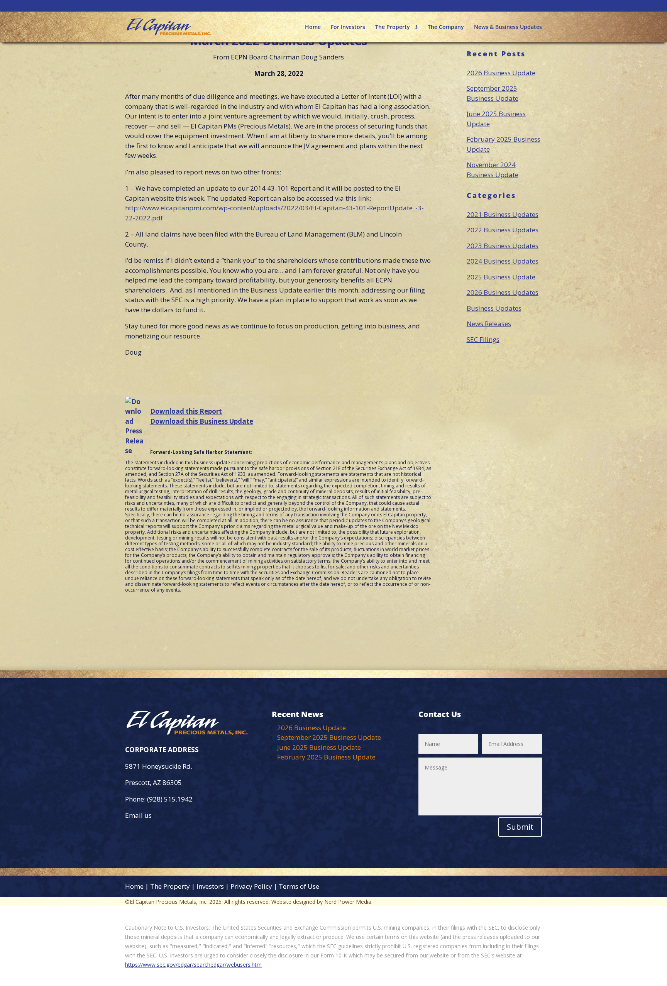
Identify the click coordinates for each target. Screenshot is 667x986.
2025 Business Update (501, 276)
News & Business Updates (508, 27)
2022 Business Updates (502, 229)
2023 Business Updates (502, 245)
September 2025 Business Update (329, 737)
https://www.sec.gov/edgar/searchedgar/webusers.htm (193, 964)
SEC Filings (483, 339)
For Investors (348, 27)
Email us (138, 815)
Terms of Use (299, 886)
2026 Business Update (501, 72)
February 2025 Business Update (326, 757)
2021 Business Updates (502, 214)
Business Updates (494, 308)
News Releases (489, 323)
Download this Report (186, 411)
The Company (446, 27)
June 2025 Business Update (319, 747)
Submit (520, 827)
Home (313, 27)
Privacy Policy (251, 886)
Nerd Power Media (347, 901)
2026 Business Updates (502, 292)
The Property (392, 27)
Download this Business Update (201, 421)
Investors (210, 886)
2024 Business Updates (502, 261)
